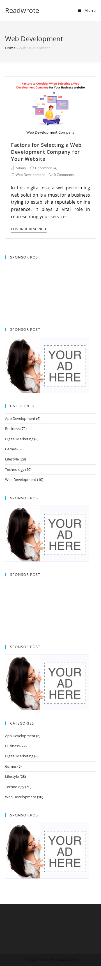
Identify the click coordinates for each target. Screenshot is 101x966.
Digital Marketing (19, 438)
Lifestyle (12, 459)
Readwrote (22, 10)
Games (11, 448)
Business (12, 428)
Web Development (30, 174)
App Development (20, 418)
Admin (21, 168)
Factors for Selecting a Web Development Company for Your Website (46, 151)
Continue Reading (27, 229)
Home (10, 47)
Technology (14, 469)
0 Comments (64, 174)
